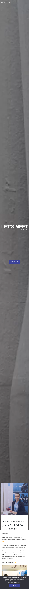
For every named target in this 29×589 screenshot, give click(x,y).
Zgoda (14, 585)
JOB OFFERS (14, 261)
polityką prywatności (16, 582)
